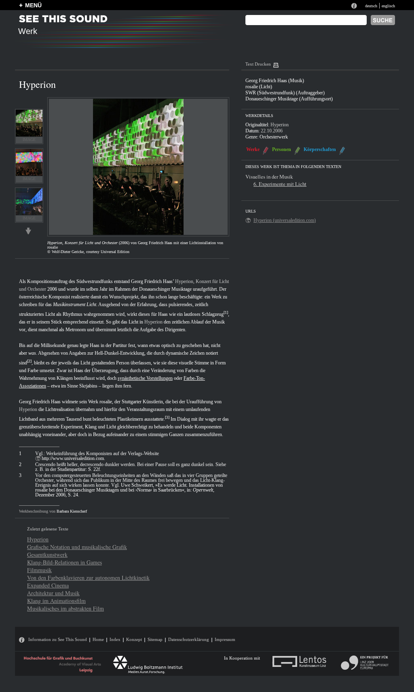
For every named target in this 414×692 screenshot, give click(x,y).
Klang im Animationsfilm (56, 601)
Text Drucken (258, 64)
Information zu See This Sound (57, 639)
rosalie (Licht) (258, 86)
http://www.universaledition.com (73, 458)
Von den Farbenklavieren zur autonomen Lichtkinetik (88, 577)
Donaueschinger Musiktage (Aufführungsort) (289, 99)
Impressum (225, 639)
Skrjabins (88, 386)
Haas (163, 314)
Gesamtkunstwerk (47, 554)
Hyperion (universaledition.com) (284, 220)
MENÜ (33, 5)
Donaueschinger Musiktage (165, 289)
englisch (388, 6)
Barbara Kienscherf (72, 511)
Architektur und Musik (53, 593)
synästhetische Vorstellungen (145, 378)
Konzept (134, 639)
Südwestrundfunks (94, 281)
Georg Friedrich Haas (40, 402)
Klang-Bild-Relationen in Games (64, 562)
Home (98, 639)
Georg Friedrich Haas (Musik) (274, 80)
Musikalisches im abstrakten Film (65, 608)
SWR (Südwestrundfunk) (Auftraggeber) (285, 93)
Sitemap (155, 639)
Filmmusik (39, 570)
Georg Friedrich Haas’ (152, 281)
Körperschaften (320, 149)
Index (115, 639)
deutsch (371, 6)
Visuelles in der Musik (269, 176)
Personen (281, 149)
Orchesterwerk (274, 137)
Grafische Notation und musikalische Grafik (77, 547)
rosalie (105, 402)
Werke (253, 149)
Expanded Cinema (48, 585)
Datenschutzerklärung (188, 639)
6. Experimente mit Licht (279, 183)
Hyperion (153, 322)
